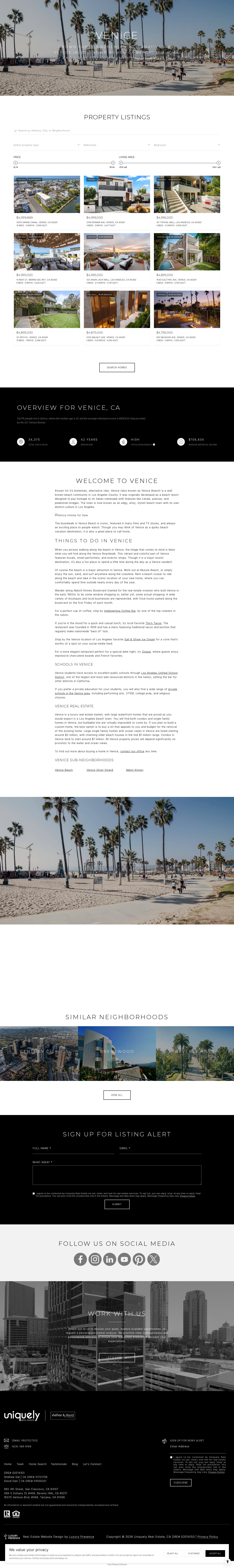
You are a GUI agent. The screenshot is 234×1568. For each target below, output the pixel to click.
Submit (117, 1204)
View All (117, 1095)
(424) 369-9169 (21, 1446)
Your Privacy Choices (117, 1564)
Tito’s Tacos (153, 623)
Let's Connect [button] (117, 1357)
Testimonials (59, 1464)
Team (20, 1464)
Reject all (172, 1553)
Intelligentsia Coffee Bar (120, 610)
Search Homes (117, 367)
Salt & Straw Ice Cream (139, 639)
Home (8, 1464)
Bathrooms (90, 145)
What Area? (41, 1162)
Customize (194, 1553)
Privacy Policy (187, 1196)
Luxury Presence (81, 1536)
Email (124, 1148)
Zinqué (146, 651)
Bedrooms (160, 145)
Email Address (179, 1446)
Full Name (41, 1148)
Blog (75, 1464)
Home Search (38, 1464)
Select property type (26, 145)
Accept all (215, 1553)
